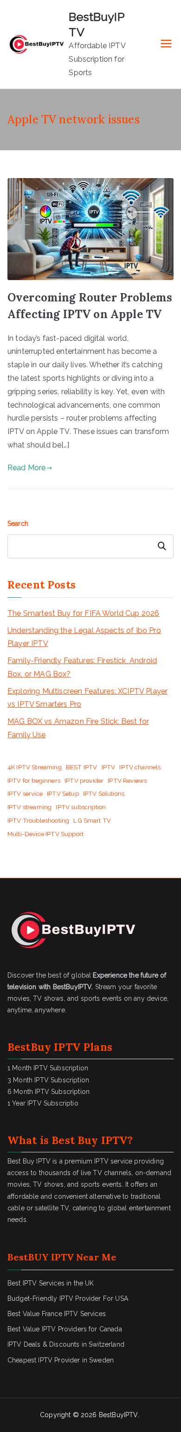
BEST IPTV (81, 767)
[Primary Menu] (166, 44)
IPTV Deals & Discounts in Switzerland (65, 1344)
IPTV (109, 767)
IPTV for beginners (33, 780)
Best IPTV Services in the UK (50, 1283)
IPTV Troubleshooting (38, 820)
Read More (26, 467)
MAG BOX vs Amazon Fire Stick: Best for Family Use (78, 728)
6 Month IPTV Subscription (48, 1091)
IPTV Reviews (127, 780)
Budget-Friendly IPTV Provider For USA (67, 1298)
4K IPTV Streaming (34, 767)
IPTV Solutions (103, 793)
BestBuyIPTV (118, 1415)
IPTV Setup (63, 793)
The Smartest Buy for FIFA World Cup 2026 (83, 613)
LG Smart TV (92, 820)
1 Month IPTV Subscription (47, 1068)
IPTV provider (84, 780)
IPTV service (25, 793)
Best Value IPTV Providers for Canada (64, 1329)
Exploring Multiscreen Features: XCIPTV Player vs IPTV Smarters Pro (87, 698)
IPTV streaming (29, 807)
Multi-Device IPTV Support (45, 833)
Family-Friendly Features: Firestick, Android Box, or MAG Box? (82, 667)
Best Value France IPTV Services (56, 1313)
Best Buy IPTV (89, 1140)
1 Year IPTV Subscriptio (42, 1103)
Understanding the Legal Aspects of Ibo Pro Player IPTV (84, 637)
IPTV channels (140, 767)
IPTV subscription (81, 807)
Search (17, 523)
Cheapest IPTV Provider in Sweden (60, 1360)
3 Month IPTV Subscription (48, 1080)
